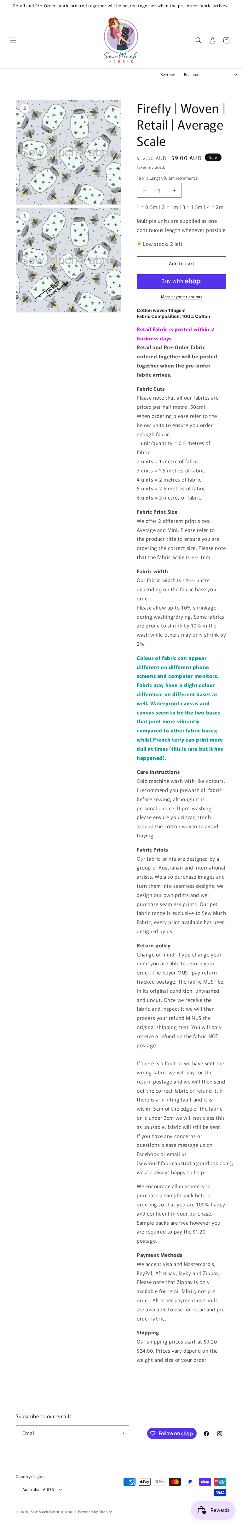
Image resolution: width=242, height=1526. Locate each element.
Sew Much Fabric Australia (54, 1511)
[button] (13, 40)
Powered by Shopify (95, 1511)
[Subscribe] (122, 1432)
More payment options (181, 296)
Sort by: (168, 74)
